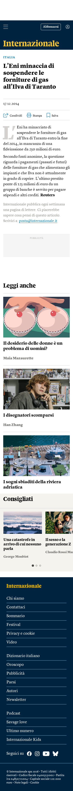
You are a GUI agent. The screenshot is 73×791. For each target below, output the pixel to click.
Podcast (13, 714)
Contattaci (15, 607)
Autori (12, 691)
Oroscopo (15, 665)
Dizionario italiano (23, 656)
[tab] (33, 565)
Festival (13, 625)
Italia (9, 57)
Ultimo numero (20, 731)
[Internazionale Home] (25, 586)
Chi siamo (15, 599)
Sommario (15, 616)
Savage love (16, 722)
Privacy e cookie (20, 634)
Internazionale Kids (23, 740)
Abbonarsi (51, 27)
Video (11, 642)
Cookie (34, 782)
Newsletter (16, 700)
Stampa (37, 115)
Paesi (11, 682)
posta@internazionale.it (38, 221)
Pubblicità (15, 674)
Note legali (21, 782)
